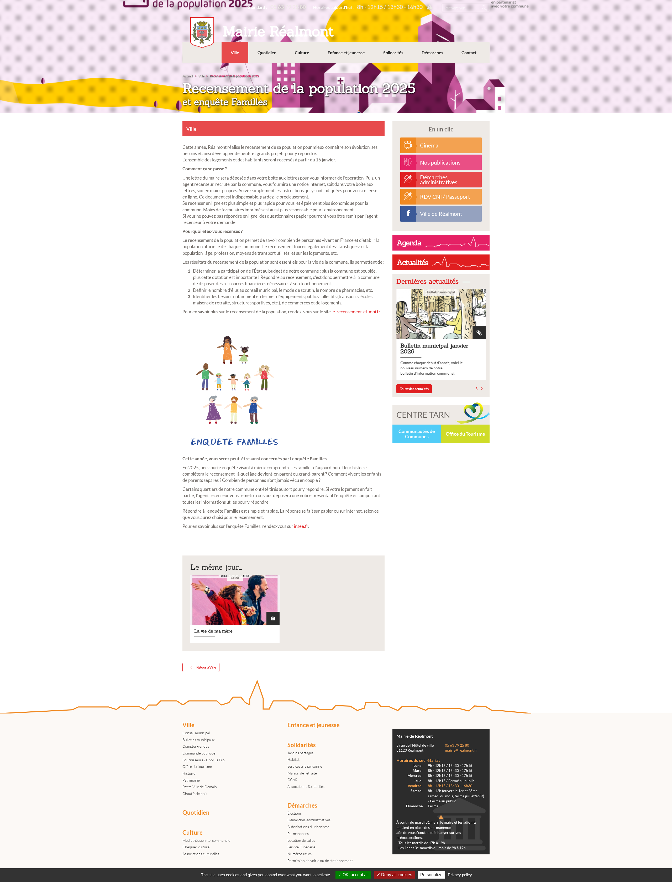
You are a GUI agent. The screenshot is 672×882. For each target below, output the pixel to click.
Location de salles (301, 840)
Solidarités (393, 52)
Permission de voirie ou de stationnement (320, 860)
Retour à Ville (206, 667)
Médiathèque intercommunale (206, 840)
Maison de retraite (302, 773)
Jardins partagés (300, 753)
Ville (235, 52)
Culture (302, 52)
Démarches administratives (308, 820)
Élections (294, 813)
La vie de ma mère (235, 609)
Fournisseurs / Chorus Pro (203, 760)
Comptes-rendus (195, 746)
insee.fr (301, 526)
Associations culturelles (200, 854)
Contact (468, 52)
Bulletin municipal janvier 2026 (441, 334)
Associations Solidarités (305, 786)
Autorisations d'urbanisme (308, 826)
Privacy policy (460, 875)
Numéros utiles (299, 854)
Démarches (432, 52)
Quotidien (267, 52)
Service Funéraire (301, 847)
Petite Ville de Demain (199, 786)
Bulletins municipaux (198, 739)
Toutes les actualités (414, 388)
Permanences (298, 833)
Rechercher (484, 8)
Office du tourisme (197, 766)
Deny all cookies (396, 875)
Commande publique (198, 753)
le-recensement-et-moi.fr (356, 311)
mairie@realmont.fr (461, 750)
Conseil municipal (196, 733)
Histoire (188, 773)
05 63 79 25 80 (288, 6)
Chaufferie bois (194, 793)
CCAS (292, 779)
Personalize (431, 875)
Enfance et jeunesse (346, 52)
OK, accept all (355, 875)
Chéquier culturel (196, 847)
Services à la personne (304, 766)
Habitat (293, 759)
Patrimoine (191, 780)
